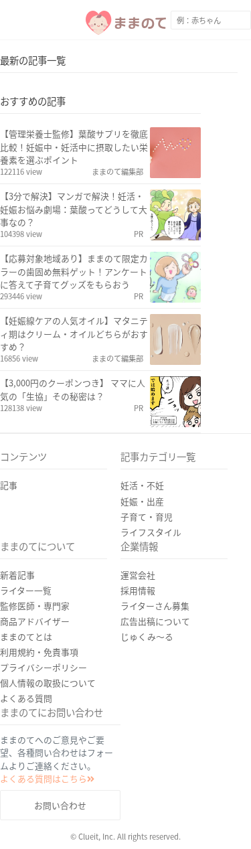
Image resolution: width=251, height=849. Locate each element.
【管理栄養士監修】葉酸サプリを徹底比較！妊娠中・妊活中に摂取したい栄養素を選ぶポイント (74, 146)
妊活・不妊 (142, 485)
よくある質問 (26, 698)
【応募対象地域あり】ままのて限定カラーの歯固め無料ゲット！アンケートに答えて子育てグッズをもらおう (74, 271)
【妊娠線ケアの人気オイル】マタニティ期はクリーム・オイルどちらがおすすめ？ (74, 333)
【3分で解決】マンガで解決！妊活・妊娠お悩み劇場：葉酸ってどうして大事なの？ (73, 208)
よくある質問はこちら (43, 778)
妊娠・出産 (142, 501)
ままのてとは (26, 636)
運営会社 (137, 574)
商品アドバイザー (35, 621)
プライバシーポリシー (43, 667)
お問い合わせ (60, 805)
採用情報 (137, 590)
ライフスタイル (150, 532)
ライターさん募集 (154, 605)
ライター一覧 (26, 590)
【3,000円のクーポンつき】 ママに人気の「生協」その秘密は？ (72, 389)
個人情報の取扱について (48, 682)
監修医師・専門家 (35, 605)
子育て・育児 (146, 516)
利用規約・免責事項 (39, 651)
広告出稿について (155, 621)
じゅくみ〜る (146, 636)
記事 (8, 485)
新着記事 (17, 574)
